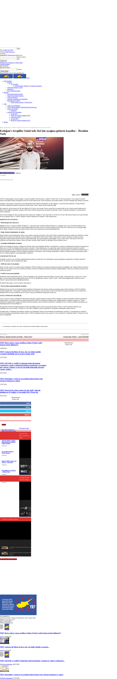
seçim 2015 (14, 114)
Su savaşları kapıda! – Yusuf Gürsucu (8, 452)
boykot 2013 (14, 119)
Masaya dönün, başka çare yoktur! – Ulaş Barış (9, 461)
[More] (64, 187)
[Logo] (6, 78)
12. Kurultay (14, 84)
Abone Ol (27, 414)
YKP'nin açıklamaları (6, 664)
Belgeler (6, 92)
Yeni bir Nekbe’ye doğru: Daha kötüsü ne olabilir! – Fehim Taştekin (9, 442)
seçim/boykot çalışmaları (14, 112)
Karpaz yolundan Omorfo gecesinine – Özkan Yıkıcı (16, 337)
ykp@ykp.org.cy (10, 52)
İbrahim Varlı (7, 127)
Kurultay (9, 82)
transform (13, 110)
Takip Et (28, 407)
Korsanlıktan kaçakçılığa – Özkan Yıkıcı (9, 471)
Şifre (18, 59)
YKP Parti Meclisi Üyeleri (14, 87)
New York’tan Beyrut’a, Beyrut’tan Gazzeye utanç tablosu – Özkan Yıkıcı (9, 431)
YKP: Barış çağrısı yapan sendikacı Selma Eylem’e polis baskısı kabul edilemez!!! (30, 633)
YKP (5, 104)
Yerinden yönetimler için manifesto (17, 99)
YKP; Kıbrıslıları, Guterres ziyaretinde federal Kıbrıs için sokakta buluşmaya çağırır (31, 675)
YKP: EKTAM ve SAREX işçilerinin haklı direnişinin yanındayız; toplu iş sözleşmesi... (32, 661)
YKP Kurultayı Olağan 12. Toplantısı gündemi (28, 86)
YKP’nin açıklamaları (13, 105)
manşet (2, 636)
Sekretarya (10, 89)
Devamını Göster (24, 428)
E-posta (19, 69)
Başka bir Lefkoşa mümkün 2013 (20, 120)
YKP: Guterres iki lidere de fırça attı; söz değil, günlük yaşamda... (24, 647)
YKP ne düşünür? (12, 97)
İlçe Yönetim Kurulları (13, 91)
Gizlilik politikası (5, 64)
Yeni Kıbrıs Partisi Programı (15, 96)
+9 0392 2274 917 (8, 50)
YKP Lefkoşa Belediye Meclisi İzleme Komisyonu (22, 107)
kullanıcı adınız (21, 57)
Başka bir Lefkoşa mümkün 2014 (20, 115)
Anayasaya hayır (16, 117)
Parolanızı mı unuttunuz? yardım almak (11, 62)
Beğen (28, 403)
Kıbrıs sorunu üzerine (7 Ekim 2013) (21, 102)
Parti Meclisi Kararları (13, 101)
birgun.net (18, 173)
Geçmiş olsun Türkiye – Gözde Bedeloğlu (76, 337)
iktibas (1, 127)
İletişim (6, 122)
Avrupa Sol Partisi (12, 109)
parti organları (8, 81)
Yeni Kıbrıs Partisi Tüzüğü (15, 94)
